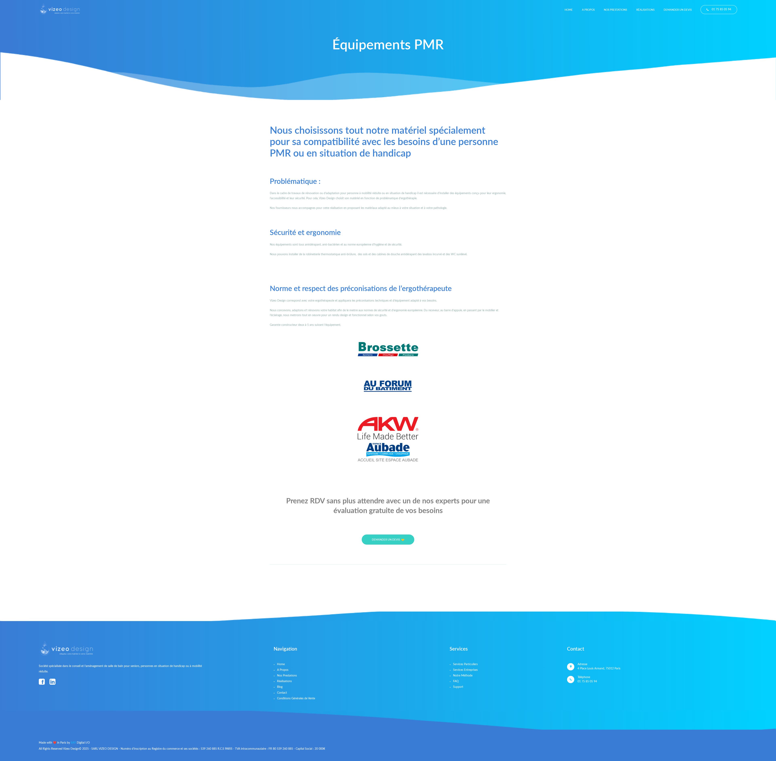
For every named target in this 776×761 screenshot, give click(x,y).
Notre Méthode (462, 675)
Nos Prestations (287, 675)
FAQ (456, 681)
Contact (282, 692)
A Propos (282, 670)
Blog (280, 687)
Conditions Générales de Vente (296, 698)
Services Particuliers (465, 664)
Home (281, 664)
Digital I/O (80, 742)
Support (458, 687)
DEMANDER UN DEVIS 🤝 (388, 540)
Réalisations (284, 681)
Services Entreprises (465, 670)
